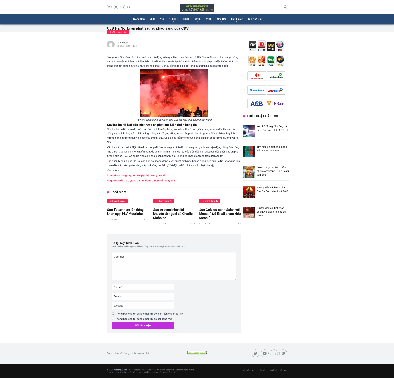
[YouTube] (116, 7)
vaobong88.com (120, 370)
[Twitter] (109, 7)
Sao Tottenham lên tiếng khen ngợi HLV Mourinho (125, 212)
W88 (161, 19)
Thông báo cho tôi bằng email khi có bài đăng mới (143, 318)
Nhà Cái (221, 19)
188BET (173, 19)
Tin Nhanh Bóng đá (118, 32)
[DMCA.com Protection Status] (197, 353)
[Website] (129, 7)
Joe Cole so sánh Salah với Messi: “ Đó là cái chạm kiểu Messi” (220, 214)
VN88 (209, 19)
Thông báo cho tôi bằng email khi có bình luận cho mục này (149, 313)
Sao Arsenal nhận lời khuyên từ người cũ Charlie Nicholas (173, 214)
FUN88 (197, 19)
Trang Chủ (139, 19)
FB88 (186, 19)
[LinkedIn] (123, 7)
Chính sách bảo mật (278, 370)
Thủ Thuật (237, 19)
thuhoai (124, 42)
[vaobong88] (197, 8)
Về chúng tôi (248, 370)
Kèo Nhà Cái (254, 19)
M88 (152, 19)
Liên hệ (262, 370)
